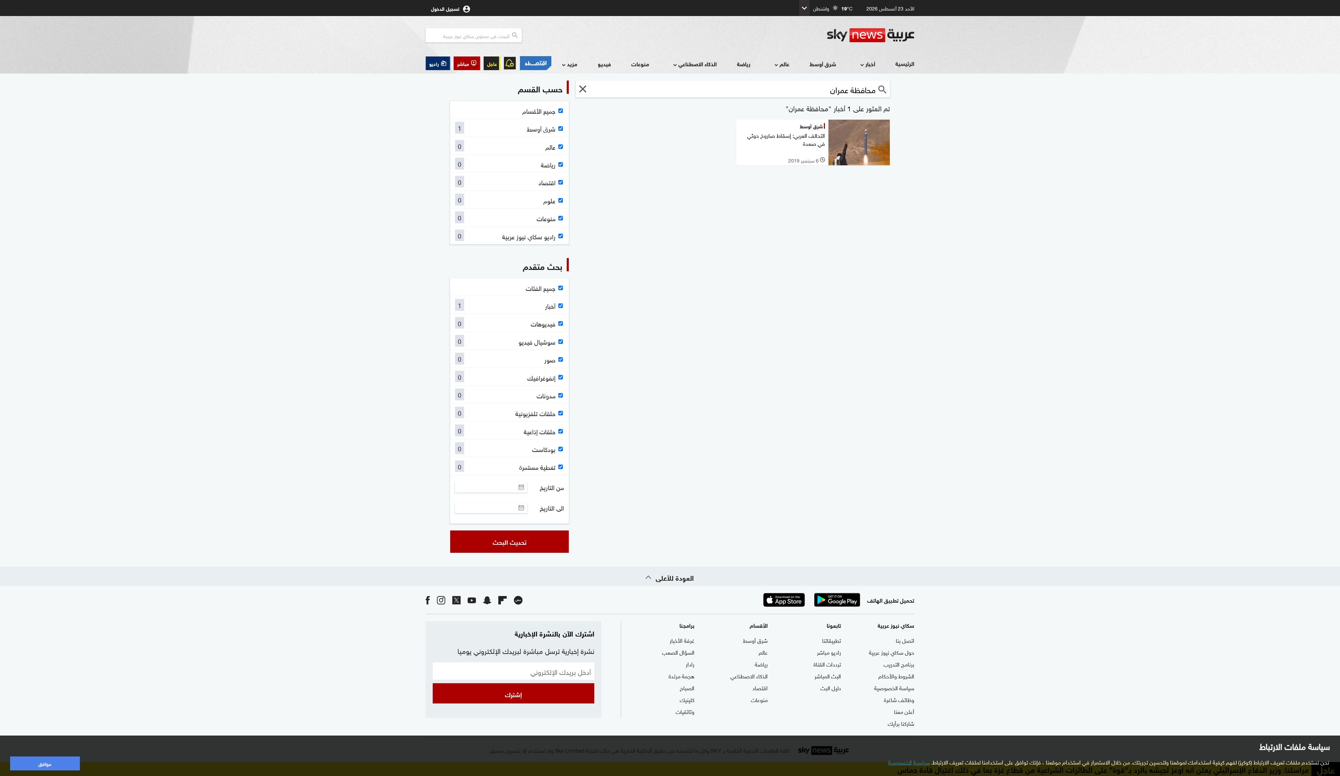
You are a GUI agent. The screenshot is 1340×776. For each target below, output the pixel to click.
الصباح (687, 687)
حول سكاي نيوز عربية (891, 652)
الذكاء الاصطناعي (697, 63)
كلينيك (687, 699)
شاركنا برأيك (901, 723)
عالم (784, 63)
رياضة (743, 63)
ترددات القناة (827, 664)
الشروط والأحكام (896, 675)
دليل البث (830, 687)
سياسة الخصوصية (894, 687)
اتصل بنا (905, 640)
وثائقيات (685, 711)
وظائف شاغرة (899, 699)
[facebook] (428, 600)
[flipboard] (502, 600)
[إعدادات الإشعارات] (510, 63)
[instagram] (441, 600)
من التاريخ (552, 487)
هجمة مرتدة (681, 675)
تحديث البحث (510, 541)
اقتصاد (760, 687)
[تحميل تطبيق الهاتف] (810, 600)
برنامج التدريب (899, 664)
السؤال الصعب (678, 652)
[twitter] (456, 600)
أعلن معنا (904, 711)
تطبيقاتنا (831, 640)
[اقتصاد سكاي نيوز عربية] (535, 63)
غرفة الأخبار (682, 640)
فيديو (604, 63)
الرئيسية (904, 63)
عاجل (492, 63)
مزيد (572, 63)
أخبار (870, 63)
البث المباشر (827, 675)
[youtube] (472, 600)
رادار (690, 664)
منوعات (640, 63)
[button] (467, 63)
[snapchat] (487, 600)
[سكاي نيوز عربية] (870, 35)
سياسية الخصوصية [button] (909, 762)
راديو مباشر (829, 652)
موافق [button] (44, 763)
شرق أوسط (823, 63)
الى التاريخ (552, 508)
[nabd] (518, 600)
